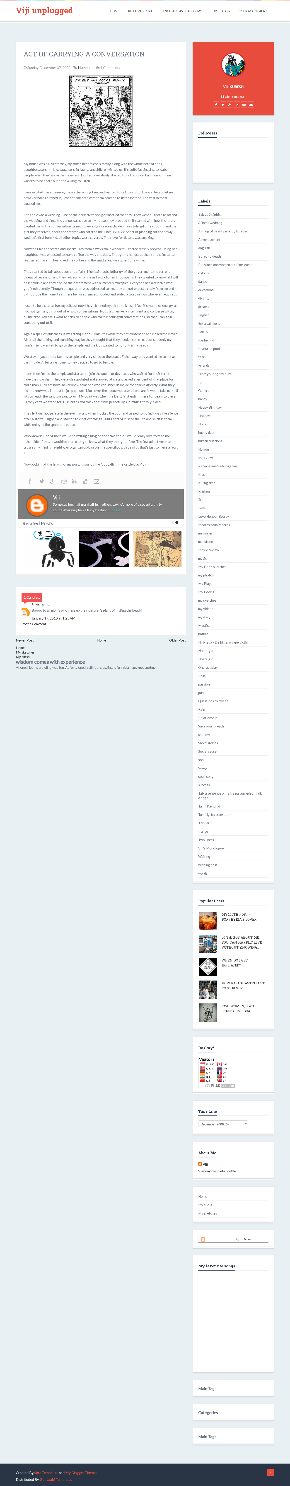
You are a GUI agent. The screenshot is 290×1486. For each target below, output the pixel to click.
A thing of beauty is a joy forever (223, 231)
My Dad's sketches (212, 567)
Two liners (206, 840)
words (203, 873)
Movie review (208, 550)
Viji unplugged (44, 10)
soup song (206, 776)
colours (204, 273)
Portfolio (219, 11)
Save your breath (211, 726)
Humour (85, 67)
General (204, 390)
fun (200, 382)
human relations (210, 441)
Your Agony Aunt (253, 11)
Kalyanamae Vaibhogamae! (218, 466)
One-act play (208, 667)
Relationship (207, 718)
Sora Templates (46, 1472)
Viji (205, 1164)
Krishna (204, 491)
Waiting (204, 856)
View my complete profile (217, 1171)
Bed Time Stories (141, 11)
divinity (204, 298)
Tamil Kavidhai (209, 806)
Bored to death (209, 256)
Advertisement (209, 239)
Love (202, 508)
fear (201, 357)
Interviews (206, 458)
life (200, 500)
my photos (206, 575)
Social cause (207, 751)
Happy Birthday (210, 407)
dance (202, 281)
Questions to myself (213, 701)
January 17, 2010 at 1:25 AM (53, 618)
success (204, 785)
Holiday (204, 416)
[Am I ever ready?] (49, 549)
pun (201, 693)
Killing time (206, 483)
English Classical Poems (182, 11)
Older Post (177, 640)
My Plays (205, 583)
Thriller (204, 823)
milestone (205, 541)
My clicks (23, 657)
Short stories (208, 743)
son (201, 760)
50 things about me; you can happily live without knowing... (242, 942)
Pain (201, 676)
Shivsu (36, 605)
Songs (203, 768)
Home (114, 11)
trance (203, 831)
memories (205, 533)
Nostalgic (205, 659)
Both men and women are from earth (225, 265)
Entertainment (209, 323)
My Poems (206, 592)
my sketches (207, 600)
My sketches (25, 652)
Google (114, 510)
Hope (202, 424)
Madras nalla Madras (214, 525)
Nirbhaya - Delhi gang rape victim (223, 642)
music (202, 558)
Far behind (206, 340)
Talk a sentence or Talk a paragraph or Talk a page (230, 795)
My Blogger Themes (81, 1472)
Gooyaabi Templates (56, 1479)
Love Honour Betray (213, 516)
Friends (204, 365)
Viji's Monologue (211, 848)
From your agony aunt (215, 374)
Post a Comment (34, 624)
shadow (204, 734)
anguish (204, 248)
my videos (205, 609)
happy (202, 399)
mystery (204, 617)
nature (203, 634)
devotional (206, 290)
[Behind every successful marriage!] (103, 549)
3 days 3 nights (209, 214)
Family (203, 332)
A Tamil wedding (210, 223)
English (203, 315)
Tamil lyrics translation (215, 815)
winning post (208, 865)
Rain (201, 709)
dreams (203, 307)
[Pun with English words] (158, 549)
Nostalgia (205, 651)
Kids (201, 474)
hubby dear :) (208, 432)
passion (204, 684)
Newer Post (25, 640)
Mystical (204, 625)
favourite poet (209, 348)
